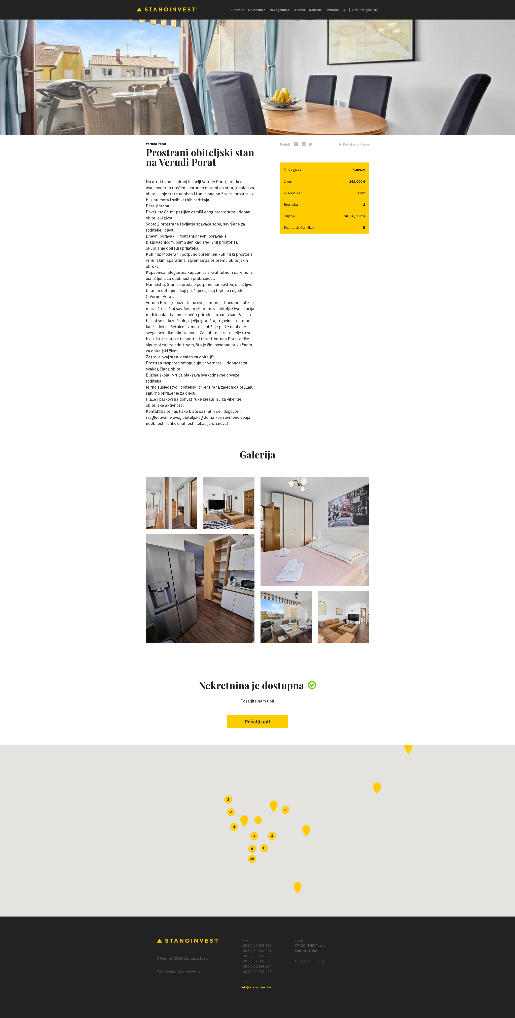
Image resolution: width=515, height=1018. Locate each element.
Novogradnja (279, 10)
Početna (237, 10)
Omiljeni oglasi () (365, 9)
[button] (274, 806)
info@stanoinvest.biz (256, 987)
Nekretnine (257, 10)
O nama (299, 10)
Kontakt (315, 10)
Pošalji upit (257, 721)
